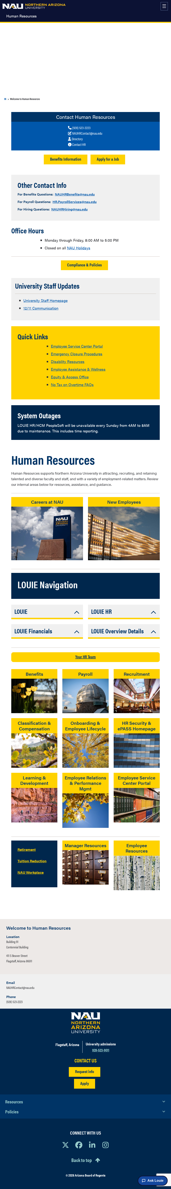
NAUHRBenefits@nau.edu (75, 194)
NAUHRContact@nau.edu (20, 987)
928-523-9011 (100, 1049)
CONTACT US (85, 1060)
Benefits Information (65, 159)
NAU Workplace (31, 872)
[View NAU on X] (65, 1145)
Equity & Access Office (70, 376)
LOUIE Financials (33, 630)
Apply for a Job (108, 159)
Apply (84, 1083)
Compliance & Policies (84, 265)
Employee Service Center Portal (77, 346)
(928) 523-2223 (14, 1001)
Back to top (81, 1159)
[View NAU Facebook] (79, 1145)
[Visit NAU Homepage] (85, 1022)
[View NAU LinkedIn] (92, 1145)
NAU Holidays (78, 247)
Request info (84, 1071)
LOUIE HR (101, 611)
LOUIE (20, 611)
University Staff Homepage (45, 300)
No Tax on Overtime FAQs (72, 384)
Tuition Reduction (32, 860)
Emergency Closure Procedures (76, 353)
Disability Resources (67, 361)
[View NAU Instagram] (105, 1145)
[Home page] (33, 6)
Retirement (27, 849)
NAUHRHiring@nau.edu (69, 209)
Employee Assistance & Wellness (78, 369)
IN (5, 99)
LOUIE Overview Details (117, 630)
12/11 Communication (40, 308)
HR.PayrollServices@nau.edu (75, 201)
